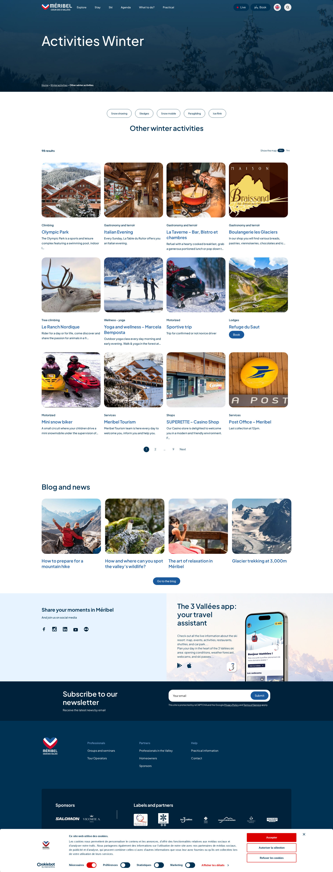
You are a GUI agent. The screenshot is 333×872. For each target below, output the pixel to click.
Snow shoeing (119, 113)
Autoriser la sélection (272, 847)
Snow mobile (168, 113)
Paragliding (194, 113)
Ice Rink (217, 113)
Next (183, 449)
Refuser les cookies (272, 857)
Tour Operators (97, 758)
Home (45, 85)
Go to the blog (166, 581)
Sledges (144, 113)
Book (262, 7)
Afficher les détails (213, 865)
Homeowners (148, 758)
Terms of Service (252, 705)
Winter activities (58, 85)
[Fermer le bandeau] (304, 834)
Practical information (204, 750)
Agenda (126, 7)
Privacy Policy (231, 705)
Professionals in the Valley (156, 750)
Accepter (271, 837)
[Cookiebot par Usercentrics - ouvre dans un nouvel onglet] (46, 865)
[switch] (125, 865)
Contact (196, 758)
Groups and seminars (101, 750)
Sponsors (145, 766)
